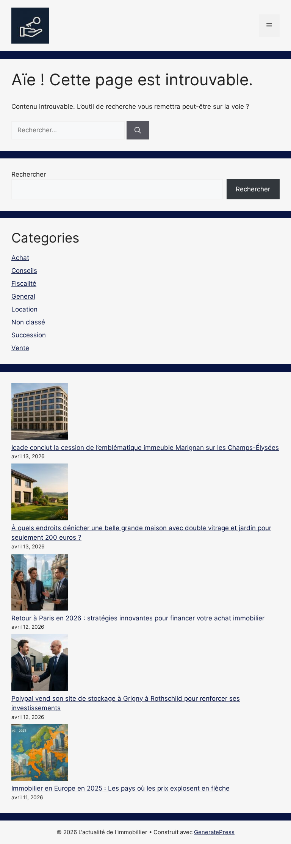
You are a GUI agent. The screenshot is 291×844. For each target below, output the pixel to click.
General (23, 296)
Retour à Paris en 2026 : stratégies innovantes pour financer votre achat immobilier (137, 618)
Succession (28, 335)
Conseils (24, 270)
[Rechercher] (138, 130)
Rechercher (28, 174)
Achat (20, 257)
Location (24, 309)
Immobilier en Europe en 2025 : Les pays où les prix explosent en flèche (120, 788)
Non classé (28, 322)
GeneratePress (214, 832)
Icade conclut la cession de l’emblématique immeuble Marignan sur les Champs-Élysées (145, 447)
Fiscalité (23, 283)
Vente (20, 348)
